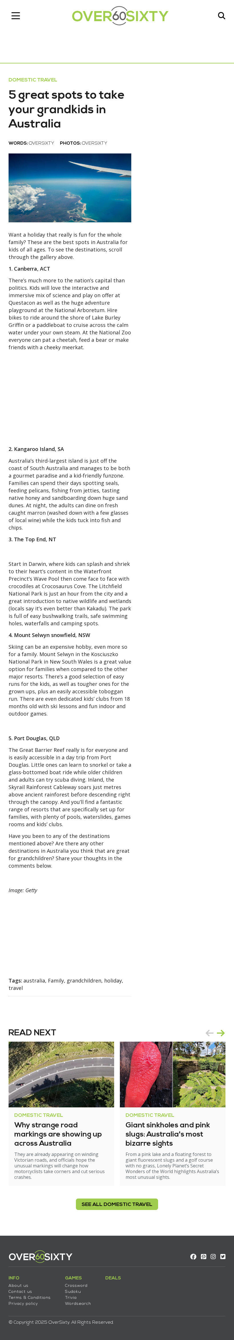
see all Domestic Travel (117, 1204)
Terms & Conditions (30, 1298)
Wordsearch (78, 1304)
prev (209, 1033)
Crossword (76, 1286)
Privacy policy (23, 1304)
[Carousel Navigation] (215, 1033)
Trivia (71, 1298)
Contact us (20, 1292)
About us (19, 1286)
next (220, 1033)
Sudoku (73, 1292)
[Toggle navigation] (16, 16)
